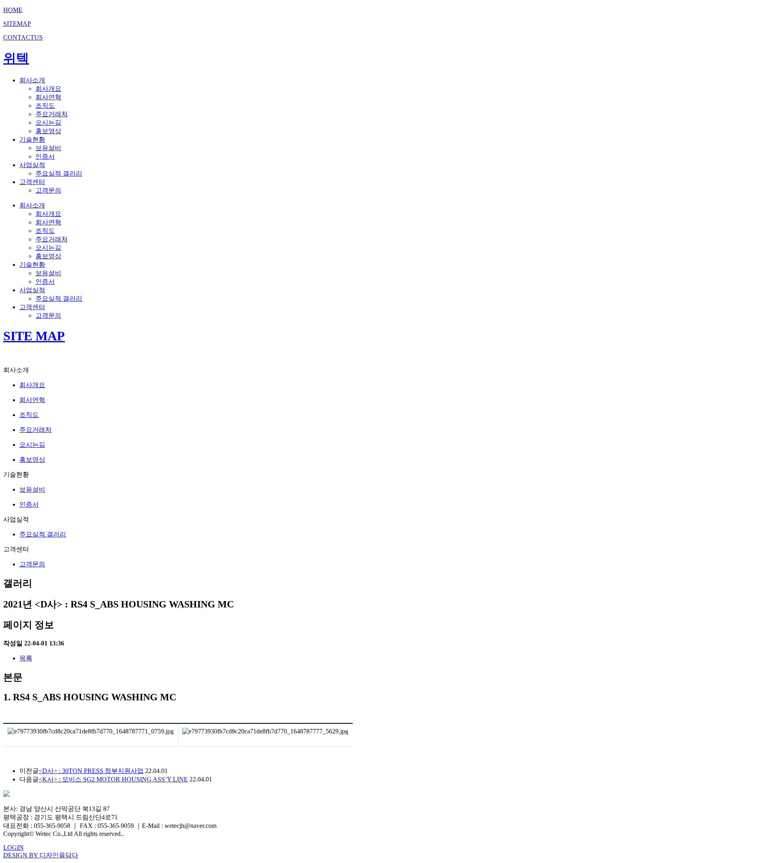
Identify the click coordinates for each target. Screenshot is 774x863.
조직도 (45, 105)
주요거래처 (51, 114)
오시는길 (48, 122)
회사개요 (48, 88)
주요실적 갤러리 (58, 173)
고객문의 (48, 190)
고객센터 (32, 181)
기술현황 (32, 139)
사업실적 (32, 164)
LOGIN (13, 847)
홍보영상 (48, 131)
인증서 (45, 156)
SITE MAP (34, 336)
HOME (13, 9)
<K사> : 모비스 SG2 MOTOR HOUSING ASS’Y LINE (113, 779)
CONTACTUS (23, 37)
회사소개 (32, 80)
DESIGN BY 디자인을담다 (40, 855)
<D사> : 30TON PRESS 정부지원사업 (91, 770)
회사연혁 (48, 97)
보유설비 (48, 148)
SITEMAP (17, 23)
